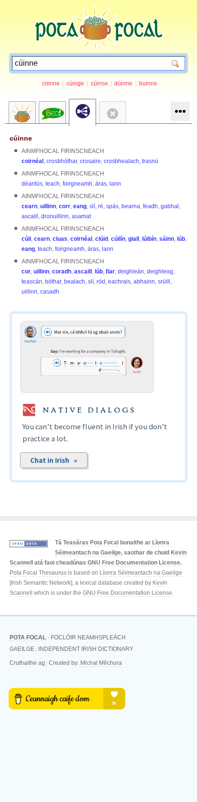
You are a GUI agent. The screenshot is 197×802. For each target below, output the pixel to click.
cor (26, 271)
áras (101, 183)
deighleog (160, 271)
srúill (164, 281)
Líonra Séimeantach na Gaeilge (140, 572)
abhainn (144, 281)
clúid (101, 239)
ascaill (30, 216)
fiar (110, 271)
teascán (32, 281)
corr (64, 206)
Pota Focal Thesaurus (38, 572)
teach (52, 183)
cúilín (118, 239)
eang (80, 206)
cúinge (75, 83)
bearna (130, 206)
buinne (148, 83)
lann (115, 183)
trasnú (150, 161)
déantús (32, 183)
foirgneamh (77, 183)
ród (101, 281)
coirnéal (33, 161)
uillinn (48, 206)
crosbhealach (121, 161)
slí (92, 206)
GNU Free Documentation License (134, 562)
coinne (51, 83)
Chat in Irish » (53, 460)
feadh (150, 206)
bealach (74, 281)
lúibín (149, 239)
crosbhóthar (61, 161)
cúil (26, 239)
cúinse (99, 83)
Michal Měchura (101, 663)
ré (100, 206)
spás (112, 206)
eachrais (119, 281)
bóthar (53, 281)
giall (133, 239)
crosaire (90, 161)
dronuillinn (55, 216)
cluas (60, 239)
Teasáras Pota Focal (91, 542)
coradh (61, 271)
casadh (49, 291)
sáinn (166, 239)
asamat (81, 216)
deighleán (131, 271)
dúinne (123, 83)
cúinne (21, 138)
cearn (29, 206)
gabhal (170, 206)
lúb (181, 239)
